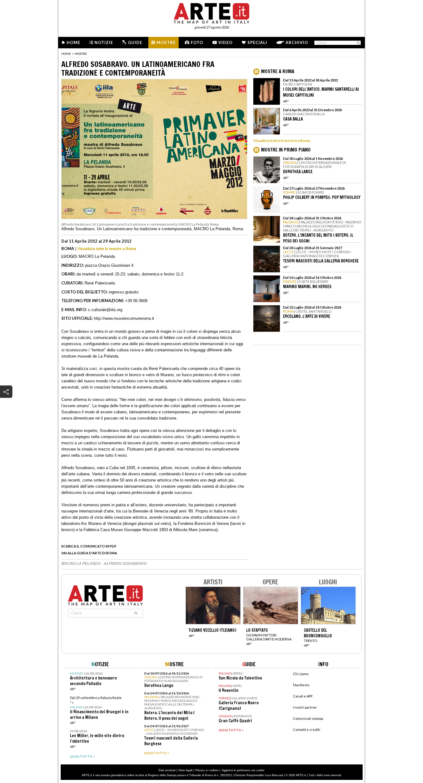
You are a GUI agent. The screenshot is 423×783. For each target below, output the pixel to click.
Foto (197, 42)
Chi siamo (300, 674)
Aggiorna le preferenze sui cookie (243, 770)
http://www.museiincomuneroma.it (124, 318)
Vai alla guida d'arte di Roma (89, 553)
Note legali (185, 770)
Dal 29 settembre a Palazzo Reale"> (99, 708)
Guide (135, 42)
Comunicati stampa (308, 718)
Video (225, 42)
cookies (214, 770)
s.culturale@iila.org (105, 309)
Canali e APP (302, 696)
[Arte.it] (211, 12)
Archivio (297, 42)
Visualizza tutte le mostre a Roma (106, 249)
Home (73, 42)
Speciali (257, 42)
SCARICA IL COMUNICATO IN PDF (88, 546)
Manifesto (301, 685)
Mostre (166, 42)
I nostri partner (305, 707)
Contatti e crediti (306, 730)
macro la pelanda (81, 563)
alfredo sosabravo (125, 563)
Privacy (200, 770)
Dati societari (167, 770)
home (66, 53)
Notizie (103, 42)
